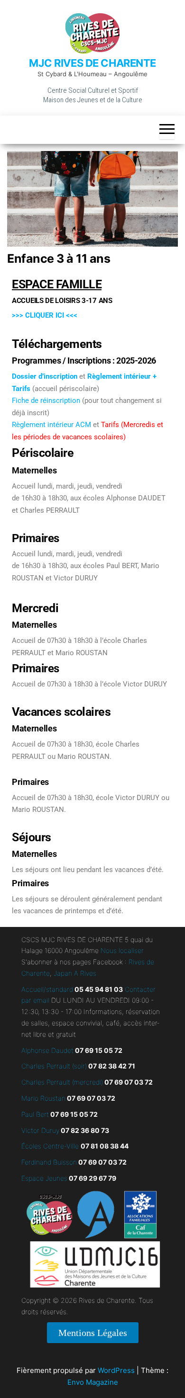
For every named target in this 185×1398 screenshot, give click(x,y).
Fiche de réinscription (46, 400)
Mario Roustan (43, 1098)
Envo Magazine (92, 1382)
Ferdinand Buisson (49, 1162)
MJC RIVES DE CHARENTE (92, 63)
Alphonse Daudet (47, 1050)
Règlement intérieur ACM (51, 424)
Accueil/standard (47, 989)
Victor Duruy (40, 1130)
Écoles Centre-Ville (50, 1146)
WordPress (116, 1370)
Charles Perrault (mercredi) (62, 1082)
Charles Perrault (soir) (54, 1066)
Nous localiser (122, 950)
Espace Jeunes (44, 1178)
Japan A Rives (75, 973)
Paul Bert (35, 1114)
